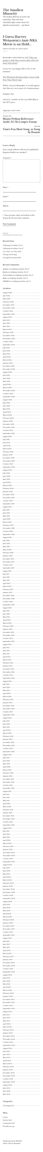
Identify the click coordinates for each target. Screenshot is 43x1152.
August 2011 (7, 791)
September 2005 (9, 1008)
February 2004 (8, 1067)
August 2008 (7, 901)
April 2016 (6, 620)
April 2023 (7, 384)
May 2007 (6, 947)
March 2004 (7, 1064)
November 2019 (9, 498)
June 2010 (6, 834)
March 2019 (7, 522)
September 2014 (9, 678)
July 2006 (6, 978)
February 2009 (8, 883)
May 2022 (6, 409)
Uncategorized (8, 1106)
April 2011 (6, 804)
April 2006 (7, 987)
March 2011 (7, 807)
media (18, 110)
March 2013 (7, 733)
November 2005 (9, 1002)
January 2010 (7, 849)
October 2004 (8, 1042)
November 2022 (9, 390)
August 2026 (7, 293)
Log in (5, 1117)
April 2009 (7, 877)
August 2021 (7, 436)
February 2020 (8, 488)
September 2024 (9, 345)
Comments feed (8, 1123)
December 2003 (9, 1073)
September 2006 (9, 972)
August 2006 (7, 975)
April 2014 (6, 693)
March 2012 (7, 770)
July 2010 (6, 831)
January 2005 (8, 1033)
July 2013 (6, 721)
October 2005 (8, 1005)
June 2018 (6, 543)
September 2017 (8, 568)
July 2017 (6, 574)
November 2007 (9, 929)
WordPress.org (8, 1126)
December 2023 (8, 366)
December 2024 (8, 335)
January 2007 (8, 959)
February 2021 (8, 452)
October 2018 (8, 531)
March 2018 (7, 550)
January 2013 (7, 739)
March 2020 (7, 485)
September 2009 (9, 862)
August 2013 (7, 718)
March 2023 (7, 387)
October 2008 (8, 895)
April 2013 (6, 730)
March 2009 (7, 880)
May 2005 (6, 1021)
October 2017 (7, 565)
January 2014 (7, 703)
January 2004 (8, 1070)
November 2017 (8, 562)
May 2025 (6, 326)
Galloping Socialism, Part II (13, 248)
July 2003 (6, 1088)
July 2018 (6, 540)
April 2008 (7, 914)
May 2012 (6, 764)
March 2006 (7, 990)
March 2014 (7, 696)
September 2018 (9, 534)
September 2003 (9, 1082)
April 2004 (7, 1060)
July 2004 (6, 1051)
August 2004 (7, 1048)
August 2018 (7, 537)
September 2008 (9, 898)
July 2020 (6, 473)
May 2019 (6, 516)
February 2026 (8, 302)
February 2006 (8, 993)
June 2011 (6, 797)
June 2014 (6, 687)
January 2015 (7, 666)
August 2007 (7, 938)
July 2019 (6, 510)
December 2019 (8, 494)
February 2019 (8, 525)
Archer (5, 269)
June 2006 (6, 981)
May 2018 (6, 547)
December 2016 (8, 595)
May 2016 (6, 617)
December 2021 (8, 424)
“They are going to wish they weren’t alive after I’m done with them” (20, 60)
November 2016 (9, 599)
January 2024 (8, 363)
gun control (11, 110)
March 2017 (7, 586)
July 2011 (6, 794)
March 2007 (7, 953)
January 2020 (8, 491)
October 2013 (8, 712)
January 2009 (8, 886)
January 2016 (7, 629)
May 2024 (6, 354)
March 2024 (7, 360)
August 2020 (7, 470)
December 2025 (8, 305)
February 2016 (8, 626)
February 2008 (8, 920)
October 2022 (8, 394)
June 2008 (6, 908)
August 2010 (7, 828)
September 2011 (8, 788)
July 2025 (6, 320)
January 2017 (7, 592)
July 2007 (6, 941)
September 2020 (9, 467)
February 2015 (8, 663)
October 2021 (8, 430)
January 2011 (7, 813)
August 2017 (7, 571)
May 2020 (6, 479)
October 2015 (8, 638)
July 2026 (6, 296)
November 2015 (8, 635)
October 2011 (7, 785)
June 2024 (6, 351)
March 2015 (7, 660)
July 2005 (6, 1015)
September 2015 (8, 641)
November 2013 (9, 709)
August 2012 (7, 755)
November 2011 (8, 782)
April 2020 (7, 482)
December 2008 (9, 889)
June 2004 (6, 1054)
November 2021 (9, 427)
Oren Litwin (7, 275)
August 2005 (7, 1012)
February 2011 (8, 810)
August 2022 (7, 400)
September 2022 (9, 397)
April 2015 (6, 657)
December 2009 (9, 853)
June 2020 (6, 476)
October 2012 (8, 748)
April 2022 (7, 412)
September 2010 (9, 825)
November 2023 (9, 369)
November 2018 (9, 528)
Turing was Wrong (10, 254)
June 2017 (6, 577)
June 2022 (6, 406)
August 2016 (7, 608)
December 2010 (8, 816)
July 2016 (6, 611)
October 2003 (8, 1079)
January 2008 (8, 923)
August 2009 (7, 865)
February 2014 (8, 699)
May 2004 (6, 1057)
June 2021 (6, 443)
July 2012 (6, 758)
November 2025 (9, 308)
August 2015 (7, 644)
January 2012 (7, 776)
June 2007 (6, 944)
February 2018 (8, 553)
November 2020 (9, 461)
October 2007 (8, 932)
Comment (7, 158)
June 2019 (6, 513)
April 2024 (7, 357)
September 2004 (9, 1045)
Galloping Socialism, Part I (13, 245)
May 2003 (6, 1094)
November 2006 (9, 966)
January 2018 (7, 556)
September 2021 (9, 433)
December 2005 (8, 999)
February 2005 (8, 1030)
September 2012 (9, 752)
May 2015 (6, 654)
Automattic (16, 1143)
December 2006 (9, 963)
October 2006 (8, 969)
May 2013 (6, 727)
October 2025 (8, 311)
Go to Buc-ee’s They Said (12, 251)
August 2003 (7, 1085)
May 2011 (6, 800)
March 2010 (7, 843)
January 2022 (8, 421)
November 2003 (9, 1076)
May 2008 (6, 911)
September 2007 (9, 935)
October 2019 (8, 501)
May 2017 (6, 580)
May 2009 (6, 874)
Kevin (26, 49)
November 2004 (9, 1039)
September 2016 (9, 605)
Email (6, 197)
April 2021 (6, 446)
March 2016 (7, 623)
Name (5, 187)
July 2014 (6, 684)
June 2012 (6, 761)
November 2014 (9, 672)
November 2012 (9, 745)
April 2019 (6, 519)
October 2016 (8, 602)
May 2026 (6, 299)
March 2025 (7, 329)
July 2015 (6, 648)
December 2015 (8, 632)
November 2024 (9, 339)
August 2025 (7, 317)
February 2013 (8, 736)
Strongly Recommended (12, 258)
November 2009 (9, 856)
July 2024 (6, 348)
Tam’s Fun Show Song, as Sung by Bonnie (21, 129)
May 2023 (6, 381)
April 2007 (7, 950)
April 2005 (7, 1024)
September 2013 (9, 715)
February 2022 (8, 418)
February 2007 (8, 957)
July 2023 (6, 375)
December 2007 (8, 926)
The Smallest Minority (13, 11)
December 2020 (9, 458)
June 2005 (6, 1018)
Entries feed (7, 1120)
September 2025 (9, 314)
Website (5, 206)
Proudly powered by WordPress (12, 1141)
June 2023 (6, 378)
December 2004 (9, 1036)
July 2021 (6, 439)
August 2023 (7, 372)
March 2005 (7, 1027)
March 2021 (7, 449)
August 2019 (7, 507)
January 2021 (7, 455)
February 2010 (8, 846)
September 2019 (9, 504)
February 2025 (8, 332)
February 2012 (8, 773)
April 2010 (7, 840)
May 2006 (6, 984)
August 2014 (7, 681)
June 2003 (6, 1091)
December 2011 (8, 779)
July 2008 (6, 904)
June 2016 (6, 614)
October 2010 (8, 822)
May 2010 (6, 837)
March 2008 (7, 917)
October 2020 (8, 464)
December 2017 (8, 559)
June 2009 (6, 871)
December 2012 (8, 742)
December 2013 (8, 706)
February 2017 (8, 589)
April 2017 (6, 583)
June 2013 (6, 724)
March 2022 (7, 415)
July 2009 (6, 868)
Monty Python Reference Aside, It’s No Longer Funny (20, 119)
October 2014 (8, 675)
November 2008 (9, 892)
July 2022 (6, 403)
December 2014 (8, 669)
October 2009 (8, 859)
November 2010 (9, 819)
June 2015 (6, 651)
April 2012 (6, 767)
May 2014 (6, 690)
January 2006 (8, 996)
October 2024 (8, 342)
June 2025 (6, 323)
